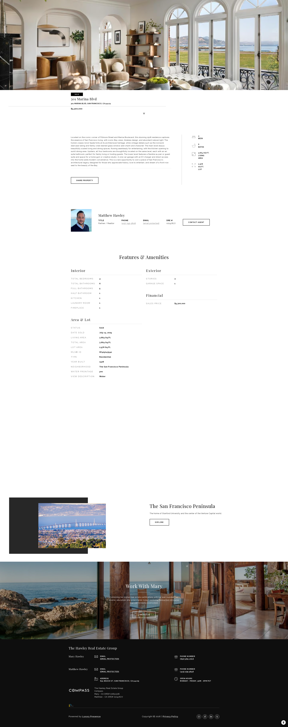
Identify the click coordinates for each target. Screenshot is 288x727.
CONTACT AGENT (196, 222)
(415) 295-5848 (129, 223)
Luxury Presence (91, 716)
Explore (159, 522)
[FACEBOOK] (205, 716)
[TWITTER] (217, 716)
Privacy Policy (170, 716)
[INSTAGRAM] (199, 716)
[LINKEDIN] (211, 716)
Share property (84, 180)
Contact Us (144, 615)
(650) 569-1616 (187, 659)
